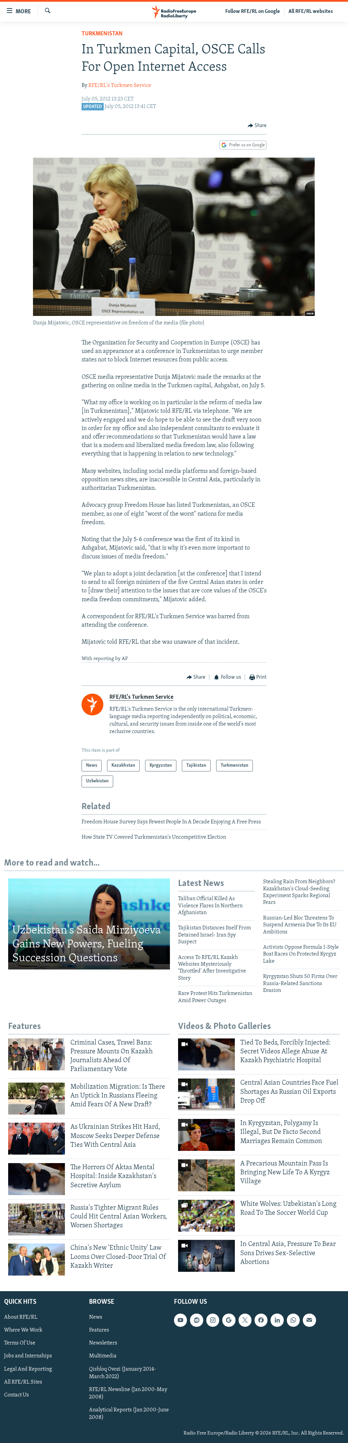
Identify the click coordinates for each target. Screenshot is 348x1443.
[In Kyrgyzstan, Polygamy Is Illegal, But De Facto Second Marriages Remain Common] (206, 1135)
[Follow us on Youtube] (180, 1320)
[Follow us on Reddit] (196, 1320)
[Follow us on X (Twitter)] (245, 1320)
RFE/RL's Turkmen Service (119, 85)
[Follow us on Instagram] (212, 1320)
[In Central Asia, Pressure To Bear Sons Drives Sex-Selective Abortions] (206, 1256)
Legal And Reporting (28, 1369)
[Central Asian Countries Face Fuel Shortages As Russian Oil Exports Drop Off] (206, 1094)
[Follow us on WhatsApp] (293, 1320)
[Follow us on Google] (228, 1320)
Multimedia (103, 1356)
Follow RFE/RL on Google (252, 11)
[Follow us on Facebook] (261, 1320)
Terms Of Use (19, 1343)
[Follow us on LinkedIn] (277, 1320)
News (95, 1317)
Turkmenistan (102, 34)
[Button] (257, 125)
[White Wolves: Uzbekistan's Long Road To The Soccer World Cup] (206, 1216)
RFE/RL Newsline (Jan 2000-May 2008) (128, 1393)
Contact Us (16, 1395)
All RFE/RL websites (311, 11)
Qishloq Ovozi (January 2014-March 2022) (122, 1373)
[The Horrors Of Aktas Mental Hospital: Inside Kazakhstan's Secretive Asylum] (36, 1179)
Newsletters (103, 1343)
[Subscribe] (309, 1320)
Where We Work (23, 1330)
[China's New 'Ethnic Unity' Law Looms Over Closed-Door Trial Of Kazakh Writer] (36, 1260)
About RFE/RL (20, 1317)
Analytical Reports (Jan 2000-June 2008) (129, 1413)
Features (99, 1330)
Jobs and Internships (28, 1356)
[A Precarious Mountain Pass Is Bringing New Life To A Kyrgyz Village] (206, 1175)
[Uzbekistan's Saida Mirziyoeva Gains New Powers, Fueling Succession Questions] (89, 923)
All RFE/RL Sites (23, 1382)
